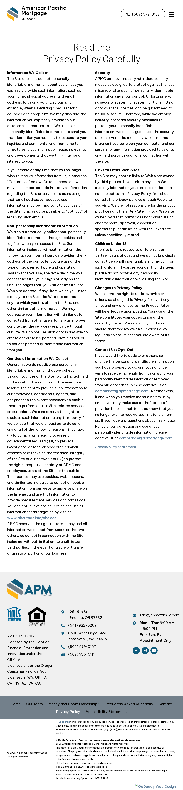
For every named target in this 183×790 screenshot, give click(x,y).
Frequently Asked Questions (129, 704)
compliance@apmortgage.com (122, 391)
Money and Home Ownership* (73, 704)
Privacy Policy (68, 711)
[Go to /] (41, 14)
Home (16, 704)
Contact (165, 704)
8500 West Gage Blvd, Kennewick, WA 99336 (88, 636)
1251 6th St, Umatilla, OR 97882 (85, 614)
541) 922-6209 (83, 625)
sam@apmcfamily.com (159, 615)
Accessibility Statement (116, 447)
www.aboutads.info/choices (31, 518)
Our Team (34, 704)
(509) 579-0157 (82, 646)
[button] (143, 14)
